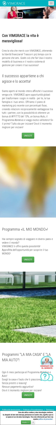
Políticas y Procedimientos (33, 410)
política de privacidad (45, 419)
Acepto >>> (25, 422)
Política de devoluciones (11, 410)
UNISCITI (28, 135)
